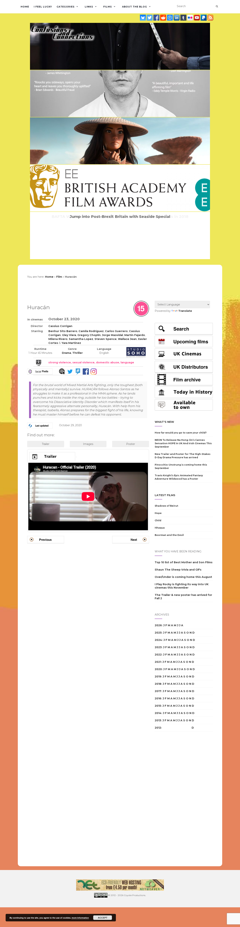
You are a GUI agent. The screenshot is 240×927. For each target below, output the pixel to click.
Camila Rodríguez (91, 331)
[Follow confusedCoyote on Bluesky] (143, 17)
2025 (158, 632)
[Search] (216, 6)
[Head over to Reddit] (163, 17)
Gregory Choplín (89, 335)
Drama (66, 353)
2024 (158, 640)
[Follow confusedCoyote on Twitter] (150, 17)
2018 (158, 684)
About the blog (134, 6)
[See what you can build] (170, 17)
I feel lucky (43, 6)
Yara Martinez (71, 343)
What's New (164, 422)
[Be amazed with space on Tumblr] (183, 17)
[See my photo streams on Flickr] (190, 17)
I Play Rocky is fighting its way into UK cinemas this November (181, 586)
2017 (158, 691)
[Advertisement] (170, 799)
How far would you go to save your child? (181, 432)
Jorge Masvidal (112, 335)
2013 (158, 720)
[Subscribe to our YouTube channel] (197, 17)
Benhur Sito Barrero (62, 331)
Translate (185, 311)
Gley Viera (69, 335)
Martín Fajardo (134, 335)
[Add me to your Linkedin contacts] (177, 17)
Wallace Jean (127, 339)
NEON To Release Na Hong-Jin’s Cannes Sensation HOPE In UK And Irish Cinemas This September (183, 443)
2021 (158, 662)
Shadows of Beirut (166, 505)
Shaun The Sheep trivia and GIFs (178, 569)
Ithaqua (160, 527)
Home (25, 6)
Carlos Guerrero (116, 331)
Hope (158, 513)
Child (158, 520)
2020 (158, 669)
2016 (158, 698)
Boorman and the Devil (169, 535)
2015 (158, 705)
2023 (158, 647)
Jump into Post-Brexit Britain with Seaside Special (120, 216)
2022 (158, 654)
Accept (102, 917)
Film (59, 276)
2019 (158, 676)
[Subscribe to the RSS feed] (210, 17)
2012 (158, 727)
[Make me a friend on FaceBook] (156, 17)
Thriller (77, 353)
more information (80, 917)
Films (107, 6)
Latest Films (165, 495)
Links (89, 6)
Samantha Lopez (81, 339)
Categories (65, 6)
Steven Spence (105, 339)
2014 (158, 713)
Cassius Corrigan (60, 326)
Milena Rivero (58, 339)
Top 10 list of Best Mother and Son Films (183, 562)
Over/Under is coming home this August (183, 577)
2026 (158, 625)
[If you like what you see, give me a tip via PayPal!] (204, 17)
